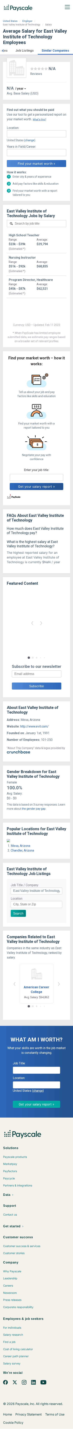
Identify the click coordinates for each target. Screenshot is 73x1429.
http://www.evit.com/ (34, 726)
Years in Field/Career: (21, 146)
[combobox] (36, 133)
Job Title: (19, 1063)
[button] (2, 50)
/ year (19, 88)
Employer (27, 21)
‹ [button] (32, 622)
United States (10, 21)
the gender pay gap (34, 808)
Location (16, 898)
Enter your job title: (36, 470)
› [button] (41, 622)
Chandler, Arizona (22, 850)
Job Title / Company (24, 885)
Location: (13, 128)
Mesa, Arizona (20, 846)
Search (18, 913)
